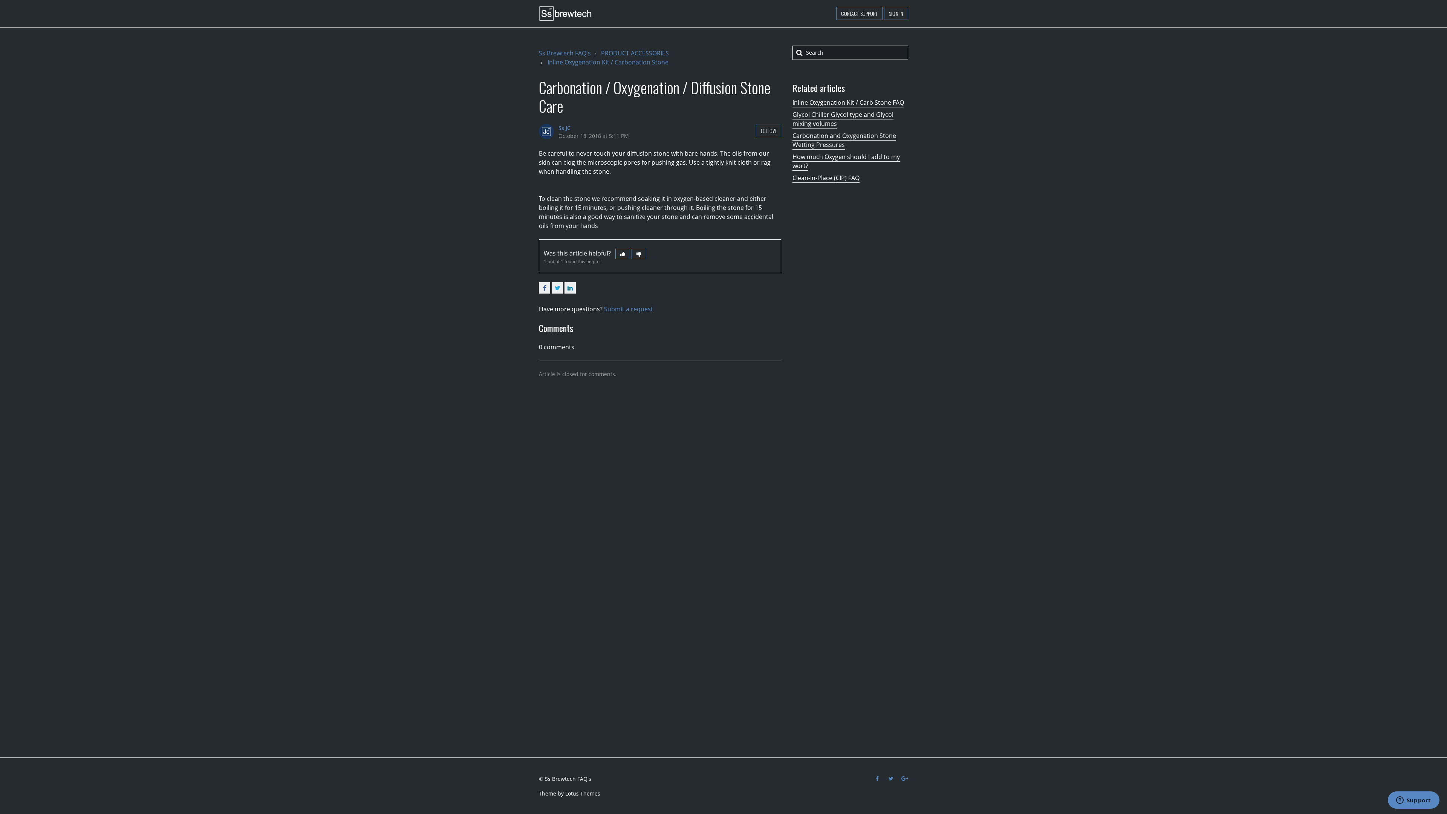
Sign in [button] (896, 13)
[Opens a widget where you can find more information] (1413, 800)
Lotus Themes (582, 793)
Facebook (544, 288)
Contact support (859, 13)
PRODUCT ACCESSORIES (635, 53)
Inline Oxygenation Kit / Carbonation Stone (608, 62)
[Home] (565, 13)
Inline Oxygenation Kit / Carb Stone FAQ (848, 102)
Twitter (557, 288)
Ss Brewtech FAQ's (565, 53)
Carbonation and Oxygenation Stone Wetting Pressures (844, 140)
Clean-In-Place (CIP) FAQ (826, 178)
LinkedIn (570, 288)
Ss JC (564, 128)
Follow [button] (769, 131)
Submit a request (628, 309)
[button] (622, 254)
